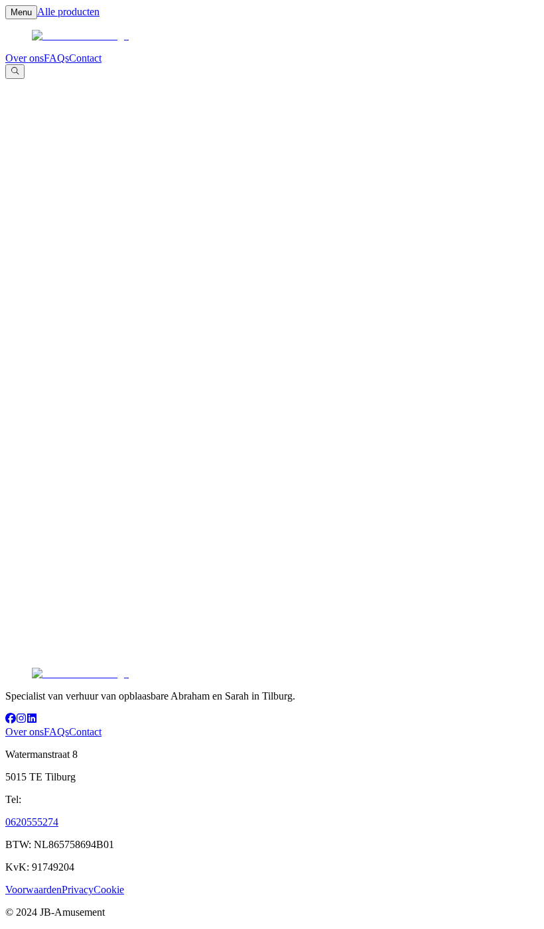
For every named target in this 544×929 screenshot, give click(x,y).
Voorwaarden (33, 889)
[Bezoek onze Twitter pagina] (32, 719)
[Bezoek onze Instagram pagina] (21, 719)
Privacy (78, 889)
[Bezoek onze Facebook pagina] (10, 719)
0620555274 (31, 822)
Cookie (109, 889)
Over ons (24, 58)
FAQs (56, 58)
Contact (85, 58)
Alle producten (68, 11)
